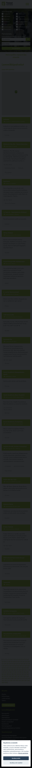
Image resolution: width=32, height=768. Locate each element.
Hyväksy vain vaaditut (16, 762)
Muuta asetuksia (23, 753)
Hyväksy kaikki (16, 758)
